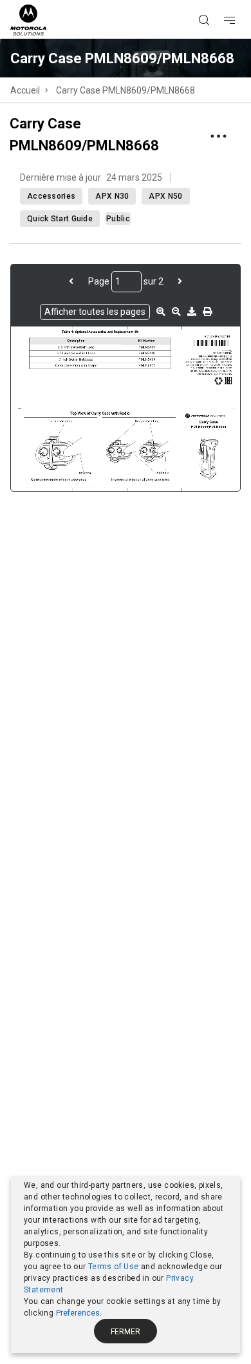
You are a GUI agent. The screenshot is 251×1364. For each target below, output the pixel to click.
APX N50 (165, 196)
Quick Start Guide (60, 218)
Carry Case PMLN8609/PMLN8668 (125, 90)
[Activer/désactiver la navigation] (241, 0)
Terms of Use (113, 1266)
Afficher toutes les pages (94, 311)
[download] (192, 311)
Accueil (25, 90)
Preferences (78, 1313)
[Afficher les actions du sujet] (218, 136)
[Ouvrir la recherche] (220, 0)
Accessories (51, 196)
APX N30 (112, 196)
